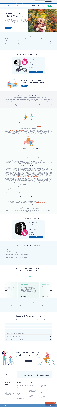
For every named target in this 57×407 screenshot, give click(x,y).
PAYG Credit (34, 5)
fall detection (21, 44)
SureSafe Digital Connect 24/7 (21, 398)
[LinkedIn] (7, 384)
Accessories (19, 399)
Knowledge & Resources (44, 397)
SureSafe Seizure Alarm (20, 397)
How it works (43, 396)
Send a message (44, 375)
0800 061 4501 (27, 375)
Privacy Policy (43, 386)
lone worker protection (45, 182)
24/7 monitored (11, 130)
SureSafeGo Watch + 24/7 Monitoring (22, 385)
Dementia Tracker (31, 395)
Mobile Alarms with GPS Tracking (34, 385)
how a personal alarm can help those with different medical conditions (29, 176)
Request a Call (28, 360)
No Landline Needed (32, 391)
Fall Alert (18, 392)
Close (51, 406)
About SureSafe (43, 395)
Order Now (8, 27)
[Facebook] (6, 384)
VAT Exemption (43, 385)
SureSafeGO (39, 126)
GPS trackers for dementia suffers (40, 202)
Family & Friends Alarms (32, 390)
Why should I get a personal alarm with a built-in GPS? (15, 330)
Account (40, 5)
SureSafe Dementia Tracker (21, 394)
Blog (42, 392)
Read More (36, 405)
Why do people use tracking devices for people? (14, 336)
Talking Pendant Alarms (32, 386)
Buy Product (36, 71)
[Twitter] (5, 384)
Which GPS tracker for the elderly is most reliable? (14, 339)
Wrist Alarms (31, 396)
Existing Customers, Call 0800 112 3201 (33, 3)
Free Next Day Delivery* (20, 3)
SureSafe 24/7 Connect (20, 393)
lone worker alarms (38, 178)
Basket (46, 5)
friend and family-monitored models (21, 130)
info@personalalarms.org (31, 308)
